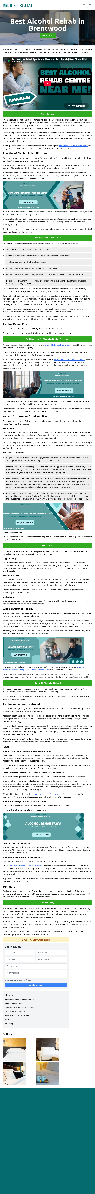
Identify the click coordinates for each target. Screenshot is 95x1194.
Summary (9, 1023)
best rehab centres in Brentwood (73, 145)
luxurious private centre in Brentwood (27, 865)
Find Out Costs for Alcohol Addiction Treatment (47, 339)
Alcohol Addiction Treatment (17, 1015)
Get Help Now (47, 114)
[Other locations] (84, 5)
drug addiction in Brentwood (57, 345)
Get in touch (47, 35)
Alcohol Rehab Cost (13, 1003)
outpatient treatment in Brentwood (69, 359)
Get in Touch (47, 545)
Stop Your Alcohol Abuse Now (47, 238)
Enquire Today (47, 902)
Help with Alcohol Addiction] (47, 683)
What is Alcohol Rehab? (15, 1011)
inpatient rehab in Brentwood (47, 794)
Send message (35, 985)
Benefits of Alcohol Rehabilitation (19, 999)
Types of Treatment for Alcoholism (20, 1007)
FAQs (7, 1019)
